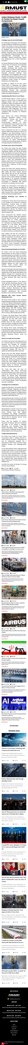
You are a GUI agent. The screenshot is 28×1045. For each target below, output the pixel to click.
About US (14, 1028)
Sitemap (14, 1034)
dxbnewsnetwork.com (10, 1042)
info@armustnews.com (15, 999)
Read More (5, 500)
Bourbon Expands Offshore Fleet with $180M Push (14, 1017)
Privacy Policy (14, 1032)
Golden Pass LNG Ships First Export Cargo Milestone (14, 1007)
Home (14, 1024)
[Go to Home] (2, 1043)
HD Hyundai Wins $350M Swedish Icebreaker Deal (14, 1012)
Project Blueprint (14, 1030)
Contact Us (14, 1026)
